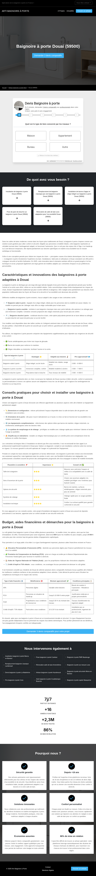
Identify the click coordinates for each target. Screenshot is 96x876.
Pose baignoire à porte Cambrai (46, 657)
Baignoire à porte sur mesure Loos (78, 665)
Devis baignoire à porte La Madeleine (17, 672)
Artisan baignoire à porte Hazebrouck (48, 672)
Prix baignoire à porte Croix (14, 680)
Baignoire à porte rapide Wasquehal (79, 680)
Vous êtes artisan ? (83, 3)
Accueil (4, 87)
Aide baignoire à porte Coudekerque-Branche (48, 680)
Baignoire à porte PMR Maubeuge (78, 657)
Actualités (70, 11)
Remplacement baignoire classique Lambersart (17, 665)
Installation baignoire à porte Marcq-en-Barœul (17, 657)
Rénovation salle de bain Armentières (48, 665)
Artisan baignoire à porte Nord (18, 87)
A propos (61, 11)
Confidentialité (53, 160)
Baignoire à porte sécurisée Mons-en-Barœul (79, 672)
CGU (48, 160)
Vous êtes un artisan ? (77, 160)
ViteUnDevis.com (68, 160)
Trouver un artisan (84, 11)
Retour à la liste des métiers (48, 155)
